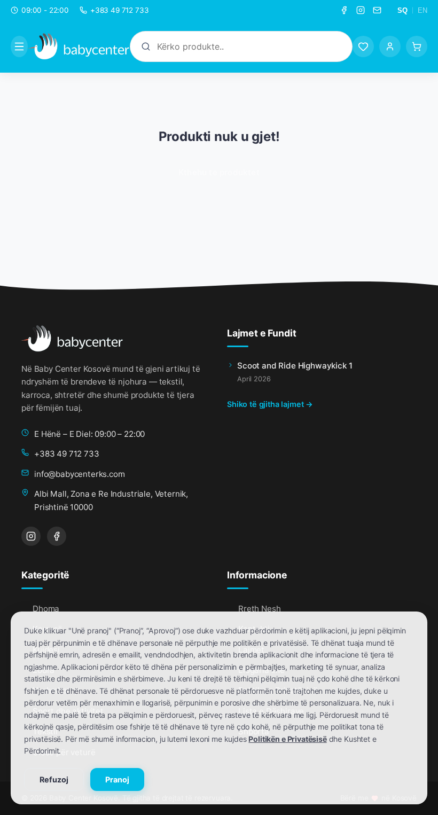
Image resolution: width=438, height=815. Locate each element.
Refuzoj (54, 779)
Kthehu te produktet (219, 172)
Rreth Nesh (259, 609)
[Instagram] (360, 10)
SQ (402, 10)
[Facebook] (344, 10)
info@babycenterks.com (79, 474)
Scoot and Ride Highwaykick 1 (295, 366)
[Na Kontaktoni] (377, 10)
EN (422, 10)
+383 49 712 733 (66, 454)
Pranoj (117, 779)
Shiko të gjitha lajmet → (270, 404)
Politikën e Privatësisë (287, 738)
